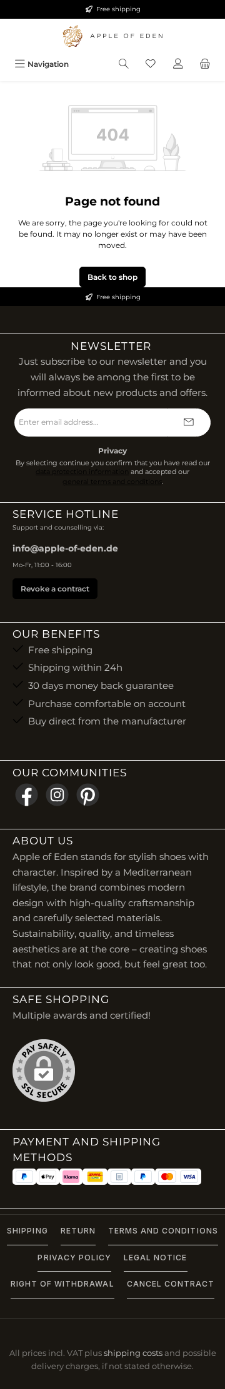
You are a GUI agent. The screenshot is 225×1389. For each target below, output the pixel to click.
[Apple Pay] (47, 1177)
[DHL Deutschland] (95, 1177)
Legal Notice (155, 1257)
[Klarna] (70, 1177)
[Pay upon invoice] (119, 1177)
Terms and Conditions (163, 1230)
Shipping (27, 1230)
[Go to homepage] (112, 36)
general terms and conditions (112, 482)
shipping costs (133, 1353)
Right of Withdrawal (62, 1283)
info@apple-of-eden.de (65, 548)
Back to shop (113, 277)
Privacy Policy (74, 1257)
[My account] (178, 64)
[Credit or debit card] (178, 1177)
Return (78, 1230)
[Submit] (189, 422)
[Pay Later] (143, 1177)
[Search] (124, 64)
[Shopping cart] (205, 64)
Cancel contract (171, 1283)
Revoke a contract (55, 588)
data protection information (82, 472)
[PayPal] (24, 1177)
